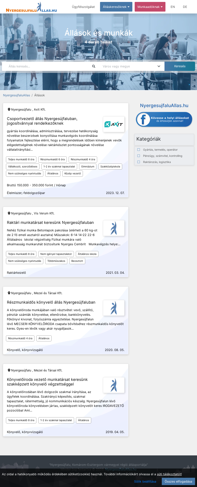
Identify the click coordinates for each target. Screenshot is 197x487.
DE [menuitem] (185, 7)
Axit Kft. (40, 109)
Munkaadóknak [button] (149, 7)
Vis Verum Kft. (44, 213)
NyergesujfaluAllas (16, 95)
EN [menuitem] (173, 7)
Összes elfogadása (178, 481)
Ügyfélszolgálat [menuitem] (83, 7)
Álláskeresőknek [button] (115, 7)
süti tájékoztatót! (169, 474)
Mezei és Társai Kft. (48, 293)
